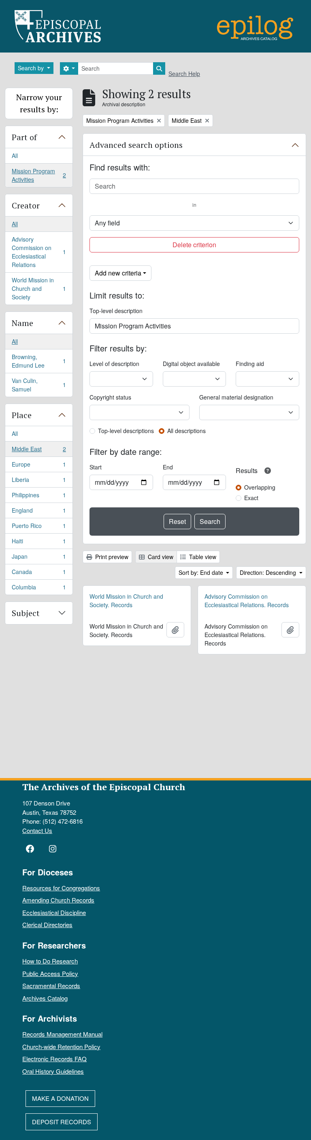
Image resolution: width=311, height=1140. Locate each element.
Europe (38, 466)
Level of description (114, 364)
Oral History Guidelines (53, 1071)
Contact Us (37, 830)
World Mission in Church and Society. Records (126, 600)
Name (22, 323)
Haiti (38, 543)
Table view (201, 557)
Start (95, 467)
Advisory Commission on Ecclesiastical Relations (38, 252)
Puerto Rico (38, 528)
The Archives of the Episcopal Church (103, 787)
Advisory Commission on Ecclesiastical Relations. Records (246, 600)
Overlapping (259, 487)
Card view (159, 557)
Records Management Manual (62, 1034)
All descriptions (186, 431)
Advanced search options (136, 144)
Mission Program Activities (38, 175)
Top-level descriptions (126, 431)
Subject (26, 613)
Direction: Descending (269, 572)
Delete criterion (194, 244)
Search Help (184, 73)
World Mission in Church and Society (38, 288)
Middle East (38, 451)
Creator (26, 205)
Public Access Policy (50, 973)
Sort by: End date (202, 572)
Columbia (38, 589)
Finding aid (250, 364)
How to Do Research (50, 961)
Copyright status (110, 397)
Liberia (38, 481)
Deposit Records (61, 1121)
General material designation (236, 397)
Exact (251, 498)
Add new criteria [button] (118, 273)
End (168, 467)
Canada (38, 574)
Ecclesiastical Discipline (54, 912)
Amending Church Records (58, 900)
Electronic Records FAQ (54, 1058)
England (38, 512)
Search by (31, 68)
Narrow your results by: (39, 103)
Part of (24, 137)
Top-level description (116, 311)
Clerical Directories (47, 924)
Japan (38, 558)
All (15, 155)
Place (22, 415)
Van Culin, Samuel (38, 384)
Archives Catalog (45, 998)
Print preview (111, 557)
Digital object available (191, 364)
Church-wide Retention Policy (61, 1046)
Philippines (38, 497)
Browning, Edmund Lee (38, 361)
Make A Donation (60, 1098)
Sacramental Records (51, 985)
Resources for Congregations (61, 887)
